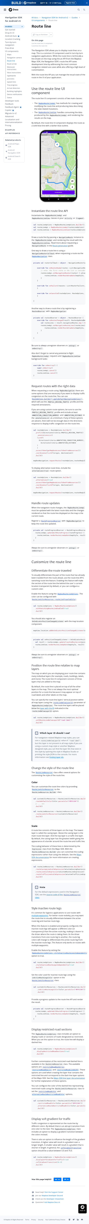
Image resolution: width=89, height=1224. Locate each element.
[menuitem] (84, 10)
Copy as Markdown (41, 35)
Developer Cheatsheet (55, 1199)
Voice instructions (14, 72)
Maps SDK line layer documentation (69, 1078)
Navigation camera (14, 58)
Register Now (70, 3)
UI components (12, 51)
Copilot (12, 110)
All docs (35, 17)
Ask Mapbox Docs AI (52, 1202)
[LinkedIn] (79, 1220)
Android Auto (15, 36)
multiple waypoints (40, 915)
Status (9, 97)
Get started (10, 29)
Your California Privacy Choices (55, 1220)
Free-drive (9, 48)
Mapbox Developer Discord (52, 1195)
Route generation (60, 245)
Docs (15, 9)
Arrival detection (13, 88)
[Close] (87, 3)
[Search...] (78, 9)
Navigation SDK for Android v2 (13, 19)
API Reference (12, 133)
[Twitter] (75, 1220)
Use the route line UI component (42, 43)
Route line (11, 61)
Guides (8, 27)
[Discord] (83, 1220)
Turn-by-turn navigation (10, 43)
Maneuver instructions (11, 68)
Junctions (10, 79)
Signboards (11, 76)
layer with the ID (47, 708)
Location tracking (12, 39)
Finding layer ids (56, 757)
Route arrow (12, 64)
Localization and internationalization (13, 121)
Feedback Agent (15, 107)
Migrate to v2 (11, 113)
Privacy (33, 1220)
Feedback (9, 104)
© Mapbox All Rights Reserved (13, 1220)
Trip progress (12, 85)
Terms (27, 1220)
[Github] (71, 1220)
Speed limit (11, 82)
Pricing (8, 125)
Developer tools (12, 101)
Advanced (9, 116)
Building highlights (14, 91)
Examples (10, 130)
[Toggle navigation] (5, 9)
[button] (84, 10)
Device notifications (14, 94)
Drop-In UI (9, 33)
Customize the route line (39, 46)
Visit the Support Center (54, 1192)
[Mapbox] (10, 9)
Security (40, 1220)
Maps (9, 54)
